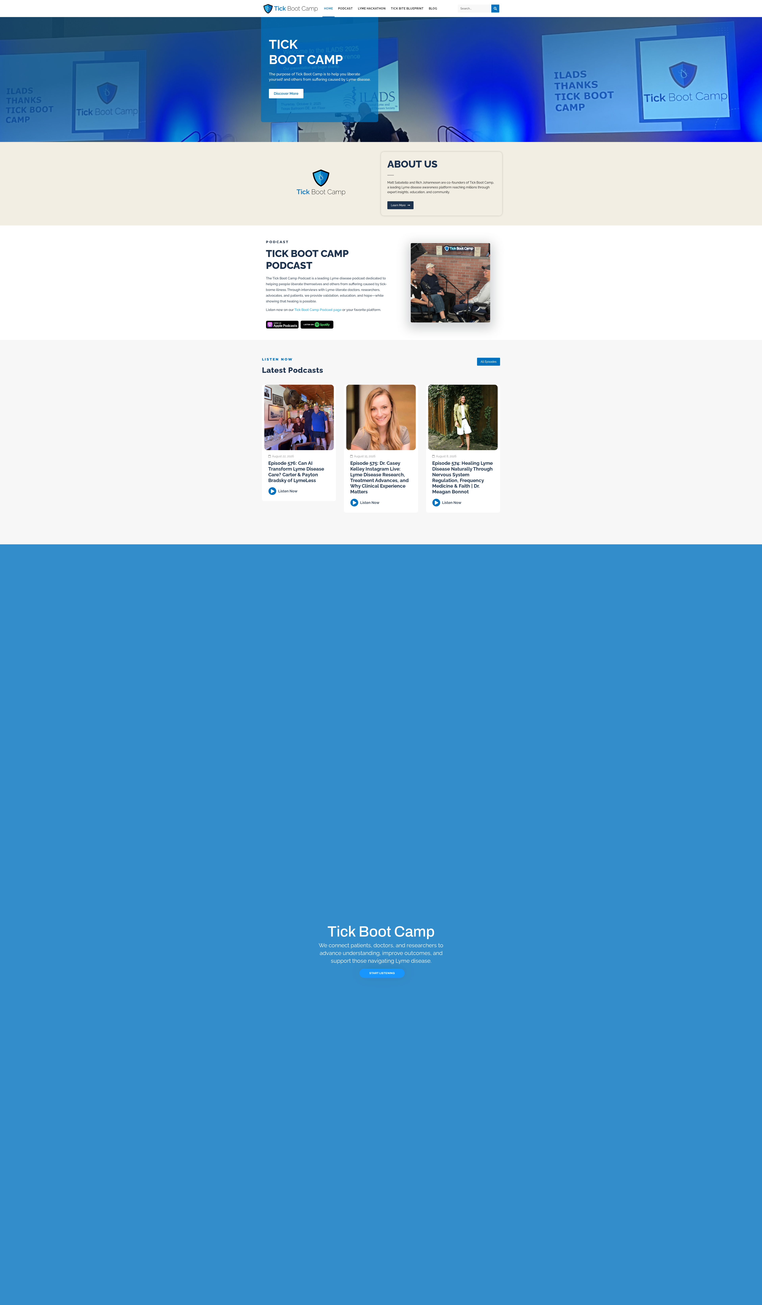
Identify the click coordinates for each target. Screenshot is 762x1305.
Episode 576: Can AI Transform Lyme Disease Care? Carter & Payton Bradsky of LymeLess (296, 471)
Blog (433, 8)
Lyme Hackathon (372, 8)
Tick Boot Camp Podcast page (318, 310)
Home (328, 8)
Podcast (345, 8)
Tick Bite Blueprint (407, 8)
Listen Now (287, 491)
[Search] (495, 8)
